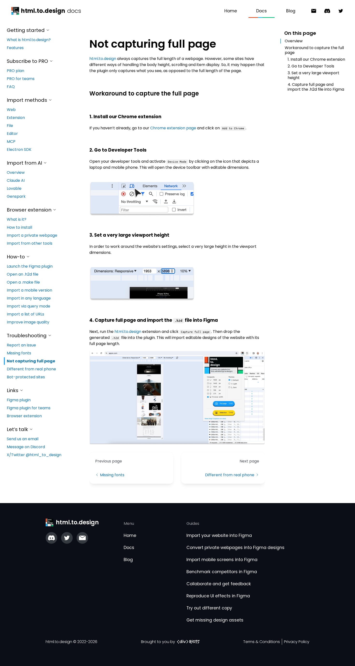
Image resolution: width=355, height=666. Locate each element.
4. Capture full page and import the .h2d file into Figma (316, 87)
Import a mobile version (29, 290)
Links (13, 390)
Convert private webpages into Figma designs (235, 547)
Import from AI (25, 163)
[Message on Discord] (325, 11)
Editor (12, 133)
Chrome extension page (173, 128)
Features (15, 48)
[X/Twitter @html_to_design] (339, 11)
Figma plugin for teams (28, 408)
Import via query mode (28, 306)
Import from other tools (29, 243)
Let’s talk (18, 429)
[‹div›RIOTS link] (188, 642)
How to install (19, 227)
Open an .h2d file (22, 274)
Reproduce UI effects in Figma (218, 596)
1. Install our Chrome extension (316, 59)
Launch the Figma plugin (30, 266)
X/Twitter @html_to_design (34, 455)
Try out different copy (209, 608)
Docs (261, 11)
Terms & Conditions (261, 641)
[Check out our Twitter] (67, 538)
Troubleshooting (27, 335)
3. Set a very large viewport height (313, 75)
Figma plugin (19, 400)
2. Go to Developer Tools (311, 66)
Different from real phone (31, 369)
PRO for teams (21, 78)
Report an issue (21, 345)
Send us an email (22, 439)
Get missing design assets (214, 620)
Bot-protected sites (26, 377)
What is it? (16, 219)
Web (11, 109)
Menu (129, 523)
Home (230, 11)
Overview (16, 172)
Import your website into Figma (219, 535)
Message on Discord (26, 447)
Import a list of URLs (25, 314)
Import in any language (29, 298)
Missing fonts (19, 353)
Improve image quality (28, 322)
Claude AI (16, 180)
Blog (290, 11)
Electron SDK (19, 149)
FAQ (11, 86)
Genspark (16, 196)
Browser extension (30, 209)
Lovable (14, 188)
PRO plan (15, 70)
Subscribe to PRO (28, 61)
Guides (192, 523)
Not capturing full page (31, 361)
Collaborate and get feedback (218, 584)
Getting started (26, 30)
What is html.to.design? (29, 40)
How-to (16, 256)
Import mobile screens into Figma (221, 560)
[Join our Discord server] (51, 538)
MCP (11, 141)
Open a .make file (23, 282)
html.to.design (102, 58)
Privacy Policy (296, 641)
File (10, 125)
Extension (16, 117)
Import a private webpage (32, 235)
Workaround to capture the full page (314, 50)
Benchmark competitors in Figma (221, 572)
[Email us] (82, 538)
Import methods (27, 100)
